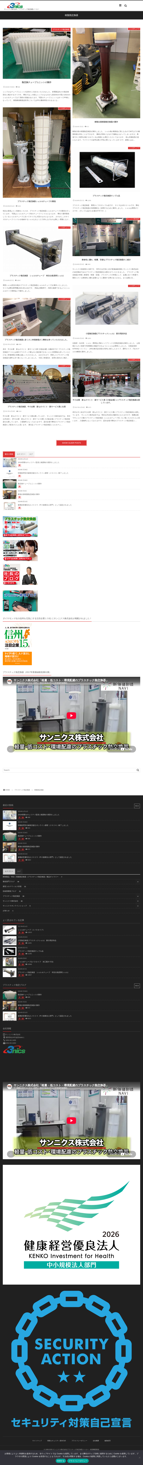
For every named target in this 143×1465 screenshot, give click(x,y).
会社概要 (96, 1441)
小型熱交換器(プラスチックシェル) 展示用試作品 (106, 334)
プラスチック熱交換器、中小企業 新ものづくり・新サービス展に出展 (37, 407)
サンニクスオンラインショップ (16, 906)
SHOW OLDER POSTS (71, 443)
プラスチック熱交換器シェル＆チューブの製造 (36, 201)
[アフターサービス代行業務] (20, 560)
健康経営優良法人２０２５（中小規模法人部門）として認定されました (45, 505)
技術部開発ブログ (12, 891)
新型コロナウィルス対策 (14, 886)
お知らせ (8, 911)
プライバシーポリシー (79, 1441)
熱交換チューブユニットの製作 (36, 82)
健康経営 (107, 1441)
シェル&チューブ (134, 29)
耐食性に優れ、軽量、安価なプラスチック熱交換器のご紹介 (106, 260)
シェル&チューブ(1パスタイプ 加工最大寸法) (35, 962)
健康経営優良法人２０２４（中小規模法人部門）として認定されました (45, 1016)
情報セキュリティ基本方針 (56, 1441)
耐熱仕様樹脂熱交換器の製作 (106, 122)
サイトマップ (37, 1441)
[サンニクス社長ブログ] (20, 583)
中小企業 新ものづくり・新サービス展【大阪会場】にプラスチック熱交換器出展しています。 (106, 401)
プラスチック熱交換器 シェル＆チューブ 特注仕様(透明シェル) (37, 276)
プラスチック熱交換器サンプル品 (106, 196)
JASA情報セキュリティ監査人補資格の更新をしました (38, 462)
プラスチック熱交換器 (61, 30)
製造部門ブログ (11, 882)
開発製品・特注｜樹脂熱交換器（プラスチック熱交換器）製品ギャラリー (32, 877)
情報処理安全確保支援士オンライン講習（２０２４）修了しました (43, 473)
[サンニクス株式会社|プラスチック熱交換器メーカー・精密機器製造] (15, 5)
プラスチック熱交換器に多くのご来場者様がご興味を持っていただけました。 (37, 340)
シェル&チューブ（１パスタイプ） (31, 930)
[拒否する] (139, 1457)
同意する (61, 1461)
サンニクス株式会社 (133, 219)
